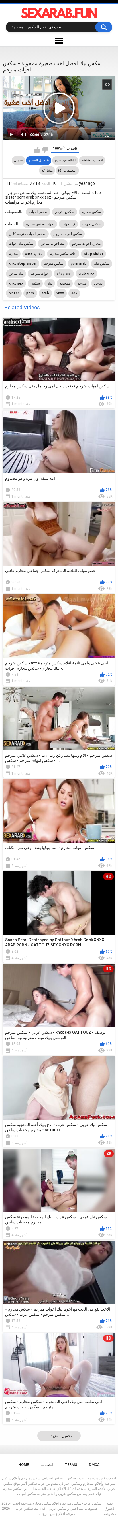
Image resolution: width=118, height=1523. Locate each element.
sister (14, 293)
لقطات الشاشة (92, 160)
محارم (13, 254)
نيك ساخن (16, 274)
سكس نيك (101, 263)
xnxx (60, 293)
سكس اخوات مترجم (67, 234)
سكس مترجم (64, 212)
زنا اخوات (68, 224)
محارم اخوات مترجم (86, 244)
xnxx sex (16, 283)
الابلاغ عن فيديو (65, 160)
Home (23, 1464)
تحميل (18, 160)
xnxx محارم (34, 254)
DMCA (94, 1464)
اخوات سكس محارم (40, 224)
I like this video (37, 150)
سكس (35, 283)
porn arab (79, 263)
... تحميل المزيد (59, 1435)
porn (30, 293)
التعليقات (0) (67, 170)
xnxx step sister (23, 263)
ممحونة (65, 283)
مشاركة (47, 170)
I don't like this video (45, 150)
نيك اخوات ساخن (53, 244)
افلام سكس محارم (63, 254)
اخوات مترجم (40, 274)
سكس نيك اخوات (21, 244)
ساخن (98, 283)
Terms (71, 1464)
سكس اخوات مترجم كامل (27, 234)
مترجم (81, 283)
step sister (93, 254)
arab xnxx (86, 274)
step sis (64, 274)
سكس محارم (91, 212)
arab (45, 293)
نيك (49, 283)
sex (74, 293)
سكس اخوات (38, 212)
